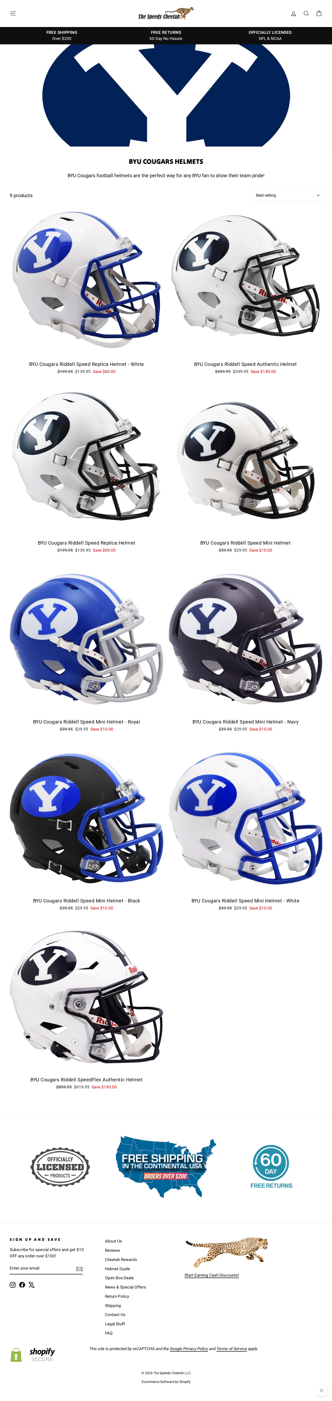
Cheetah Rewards (121, 1259)
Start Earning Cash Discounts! (211, 1275)
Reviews (112, 1250)
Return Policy (117, 1296)
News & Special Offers (125, 1287)
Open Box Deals (119, 1277)
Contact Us (115, 1314)
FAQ (109, 1333)
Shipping (113, 1305)
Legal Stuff (115, 1323)
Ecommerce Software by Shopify (166, 1382)
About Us (113, 1241)
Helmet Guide (117, 1268)
